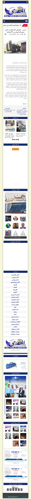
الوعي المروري (15, 296)
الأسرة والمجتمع (15, 283)
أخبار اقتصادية (15, 276)
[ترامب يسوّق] (21, 126)
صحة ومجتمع (15, 318)
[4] (14, 140)
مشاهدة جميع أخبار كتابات (15, 238)
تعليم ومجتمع (15, 298)
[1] (18, 140)
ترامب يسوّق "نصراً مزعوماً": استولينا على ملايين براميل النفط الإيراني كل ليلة (20, 136)
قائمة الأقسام (26, 21)
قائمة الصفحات (27, 2)
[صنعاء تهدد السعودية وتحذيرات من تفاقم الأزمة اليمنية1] (10, 126)
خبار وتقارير (15, 310)
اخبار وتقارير (15, 281)
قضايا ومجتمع (15, 325)
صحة (15, 315)
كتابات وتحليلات (15, 330)
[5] (12, 140)
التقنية (15, 288)
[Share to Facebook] (10, 121)
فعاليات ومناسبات (15, 323)
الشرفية (15, 291)
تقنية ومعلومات (15, 301)
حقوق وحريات (15, 306)
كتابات (15, 328)
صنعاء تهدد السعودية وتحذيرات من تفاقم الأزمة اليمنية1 (10, 135)
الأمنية (15, 286)
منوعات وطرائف (15, 335)
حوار (15, 308)
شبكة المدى (20, 498)
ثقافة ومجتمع (15, 303)
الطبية (15, 293)
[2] (16, 140)
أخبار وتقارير (18, 34)
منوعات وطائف (15, 333)
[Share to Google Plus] (7, 121)
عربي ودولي (15, 320)
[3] (15, 140)
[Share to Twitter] (8, 121)
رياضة (15, 313)
